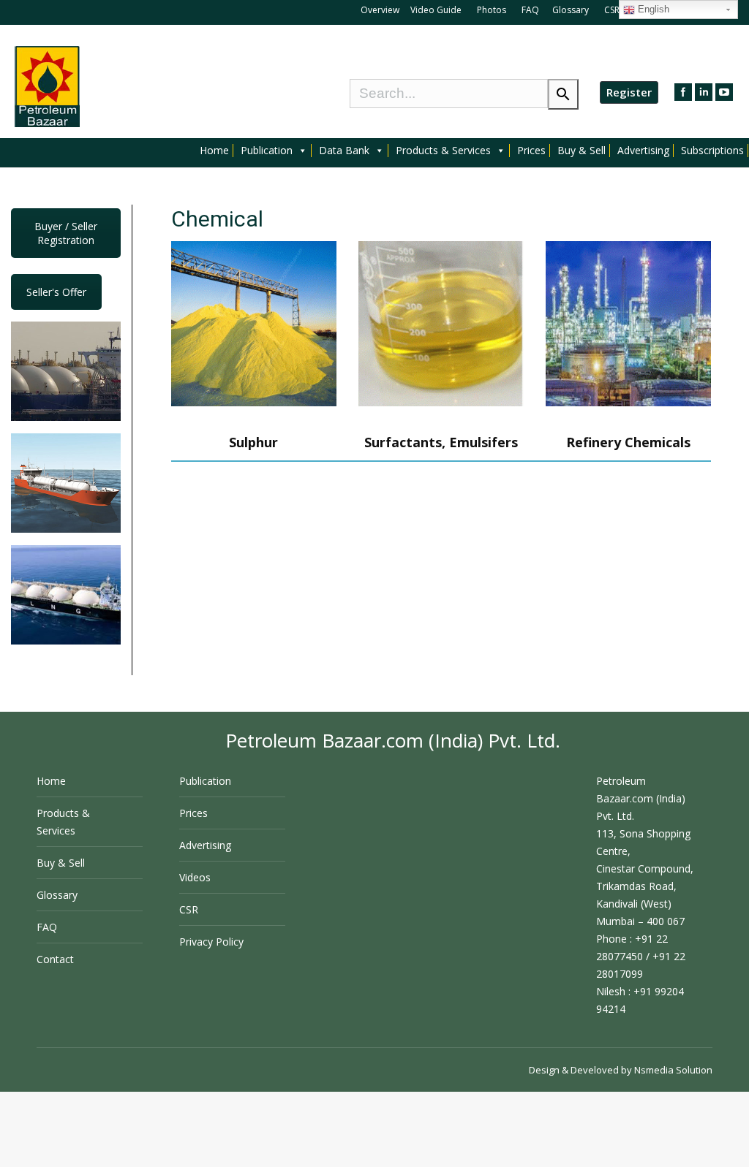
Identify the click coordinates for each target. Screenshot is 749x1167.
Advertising (643, 150)
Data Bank (344, 150)
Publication (267, 150)
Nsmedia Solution (673, 1069)
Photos (492, 10)
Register (629, 92)
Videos (195, 877)
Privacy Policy (211, 942)
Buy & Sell (581, 150)
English (652, 9)
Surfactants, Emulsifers (441, 442)
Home (214, 150)
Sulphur (253, 442)
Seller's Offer (56, 292)
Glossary (570, 10)
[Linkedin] (703, 92)
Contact (55, 959)
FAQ (530, 10)
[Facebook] (683, 92)
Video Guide (436, 10)
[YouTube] (724, 92)
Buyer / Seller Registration (65, 233)
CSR (613, 10)
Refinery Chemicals (628, 442)
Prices (531, 150)
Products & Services (443, 150)
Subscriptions (712, 150)
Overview (380, 10)
